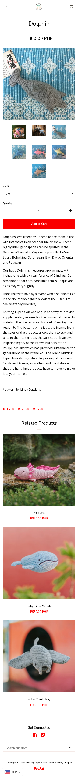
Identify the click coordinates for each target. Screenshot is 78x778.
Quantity (7, 203)
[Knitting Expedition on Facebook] (35, 735)
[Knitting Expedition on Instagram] (42, 735)
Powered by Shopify (60, 762)
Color (6, 186)
